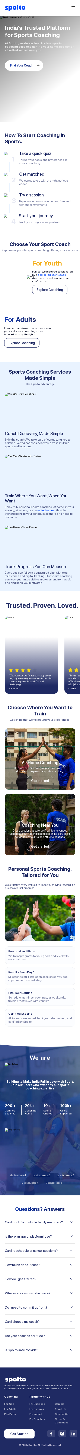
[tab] (40, 1222)
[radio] (11, 670)
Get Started (19, 1434)
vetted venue (46, 510)
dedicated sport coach (52, 274)
